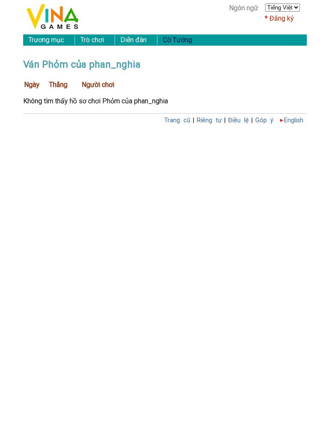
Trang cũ (177, 120)
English (293, 120)
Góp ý (264, 120)
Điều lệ (238, 120)
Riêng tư (209, 120)
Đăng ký (281, 18)
